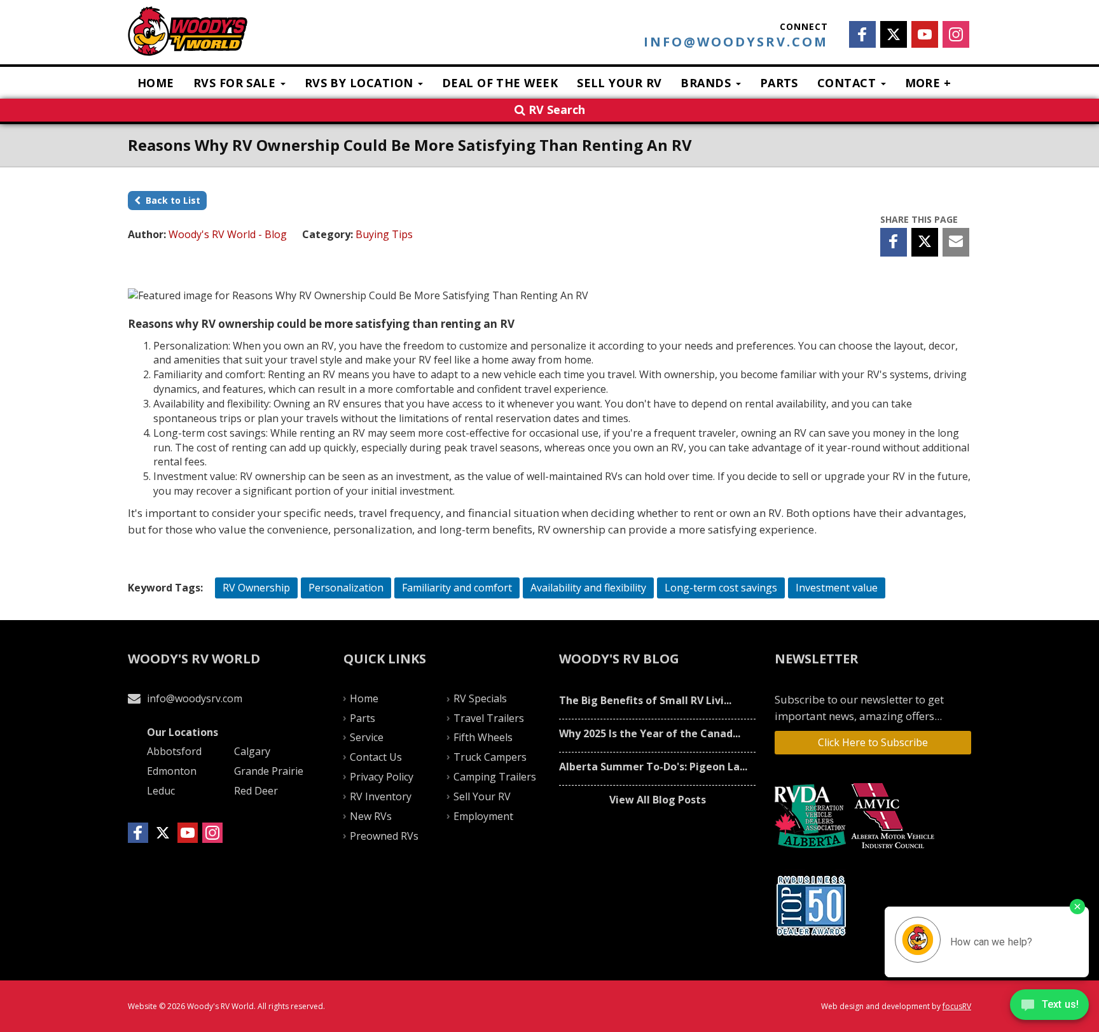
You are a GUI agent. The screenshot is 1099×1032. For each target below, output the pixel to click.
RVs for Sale (236, 82)
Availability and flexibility (588, 588)
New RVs (371, 816)
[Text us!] (1049, 1007)
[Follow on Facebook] (862, 34)
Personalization (346, 588)
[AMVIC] (895, 816)
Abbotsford (174, 751)
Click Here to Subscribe (873, 742)
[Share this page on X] (924, 242)
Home (155, 82)
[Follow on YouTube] (924, 34)
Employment (483, 816)
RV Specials (480, 698)
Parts (779, 82)
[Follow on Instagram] (956, 34)
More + (928, 82)
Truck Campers (490, 757)
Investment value (837, 588)
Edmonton (172, 771)
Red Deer (256, 791)
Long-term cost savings (721, 588)
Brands (707, 82)
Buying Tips (384, 234)
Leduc (161, 791)
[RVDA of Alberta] (812, 816)
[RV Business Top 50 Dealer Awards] (813, 905)
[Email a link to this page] (956, 242)
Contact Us (376, 757)
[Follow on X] (893, 34)
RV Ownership (256, 588)
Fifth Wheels (483, 737)
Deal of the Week (500, 82)
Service (367, 737)
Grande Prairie (268, 771)
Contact (848, 82)
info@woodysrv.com (736, 42)
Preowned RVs (384, 836)
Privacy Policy (381, 777)
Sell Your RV (619, 82)
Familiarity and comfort (457, 588)
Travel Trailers (488, 718)
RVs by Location (361, 82)
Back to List (170, 200)
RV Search (555, 109)
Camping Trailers (494, 777)
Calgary (252, 751)
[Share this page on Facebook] (893, 242)
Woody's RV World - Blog (228, 234)
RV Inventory (380, 796)
